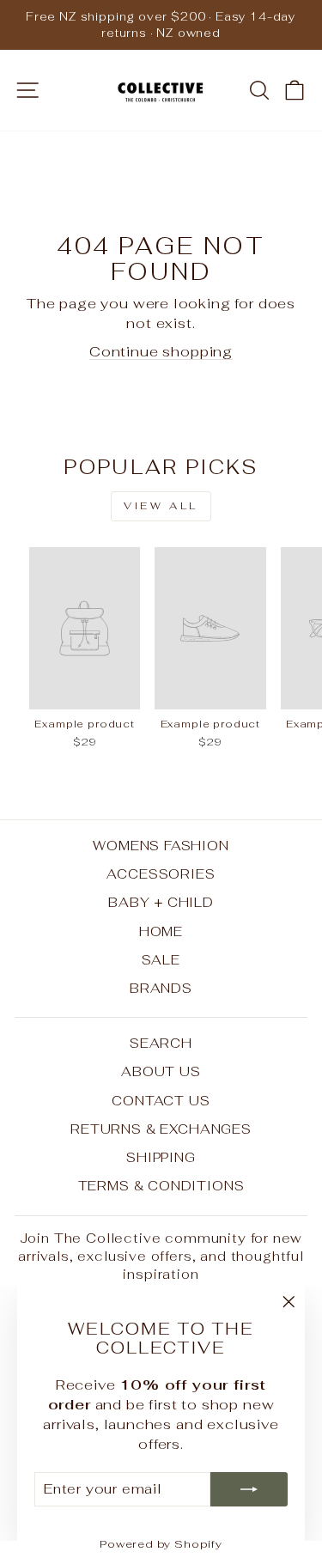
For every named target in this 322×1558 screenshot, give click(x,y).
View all (161, 506)
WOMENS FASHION (161, 845)
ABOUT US (161, 1071)
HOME (161, 931)
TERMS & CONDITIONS (161, 1186)
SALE (160, 960)
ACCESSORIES (160, 874)
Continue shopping (161, 351)
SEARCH (161, 1043)
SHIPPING (161, 1157)
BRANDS (161, 988)
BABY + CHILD (161, 902)
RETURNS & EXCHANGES (161, 1129)
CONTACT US (161, 1100)
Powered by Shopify (161, 1544)
